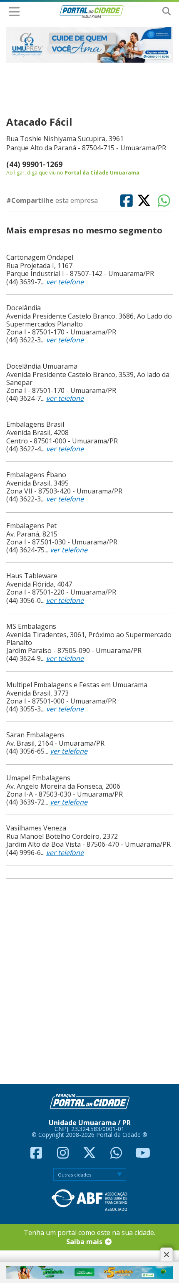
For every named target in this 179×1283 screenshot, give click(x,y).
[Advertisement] (87, 981)
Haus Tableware (31, 575)
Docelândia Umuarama (41, 366)
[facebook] (37, 1155)
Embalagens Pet (31, 525)
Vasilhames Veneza (36, 828)
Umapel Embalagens (38, 777)
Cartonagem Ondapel (39, 257)
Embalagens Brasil (35, 424)
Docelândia (23, 307)
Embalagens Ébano (36, 474)
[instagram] (63, 1155)
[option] (89, 45)
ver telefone (65, 281)
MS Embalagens (31, 626)
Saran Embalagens (35, 734)
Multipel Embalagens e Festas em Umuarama (76, 684)
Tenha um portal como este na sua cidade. (89, 1237)
